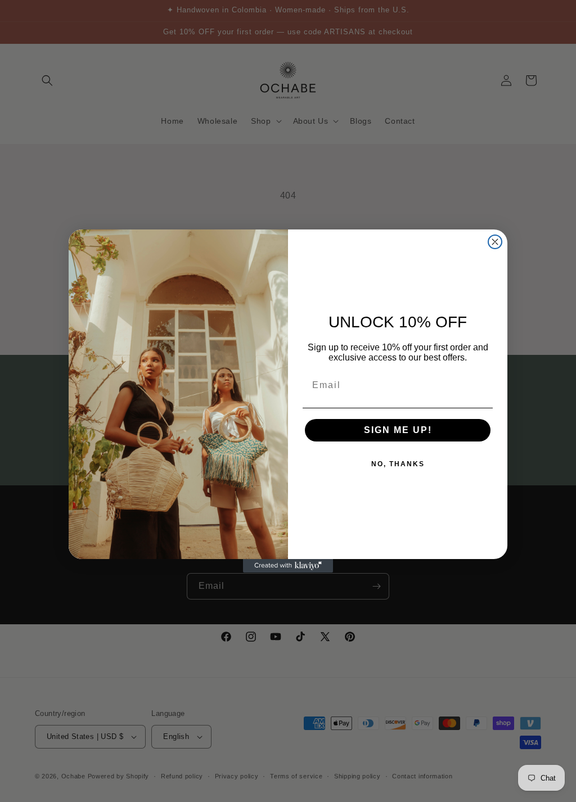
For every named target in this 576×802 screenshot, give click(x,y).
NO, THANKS (398, 464)
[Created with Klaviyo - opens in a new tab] (288, 566)
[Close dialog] (495, 242)
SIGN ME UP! (398, 430)
